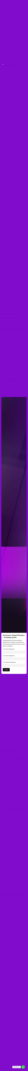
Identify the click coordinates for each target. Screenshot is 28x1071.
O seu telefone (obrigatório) (9, 662)
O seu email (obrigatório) (9, 655)
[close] (3, 64)
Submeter (6, 669)
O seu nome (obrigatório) (9, 649)
